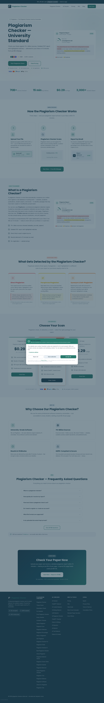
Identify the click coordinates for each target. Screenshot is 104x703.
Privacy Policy (44, 360)
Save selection (52, 356)
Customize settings (33, 352)
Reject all (35, 356)
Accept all (68, 356)
